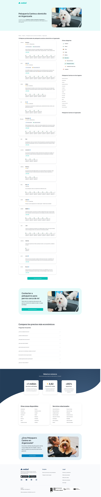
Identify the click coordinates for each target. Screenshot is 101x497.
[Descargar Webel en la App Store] (24, 476)
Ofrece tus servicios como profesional (48, 472)
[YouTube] (26, 480)
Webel (20, 35)
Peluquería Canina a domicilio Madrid (33, 35)
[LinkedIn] (21, 480)
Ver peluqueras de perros (32, 309)
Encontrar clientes (32, 455)
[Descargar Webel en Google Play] (32, 476)
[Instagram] (36, 480)
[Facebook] (31, 480)
